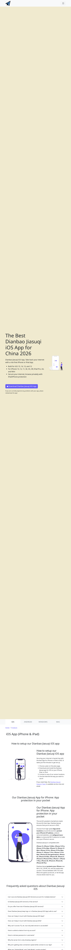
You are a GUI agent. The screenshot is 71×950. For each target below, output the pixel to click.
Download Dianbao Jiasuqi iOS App (22, 386)
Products (14, 728)
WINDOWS (43, 722)
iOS (13, 722)
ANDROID (28, 722)
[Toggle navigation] (63, 3)
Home (7, 728)
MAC (58, 722)
